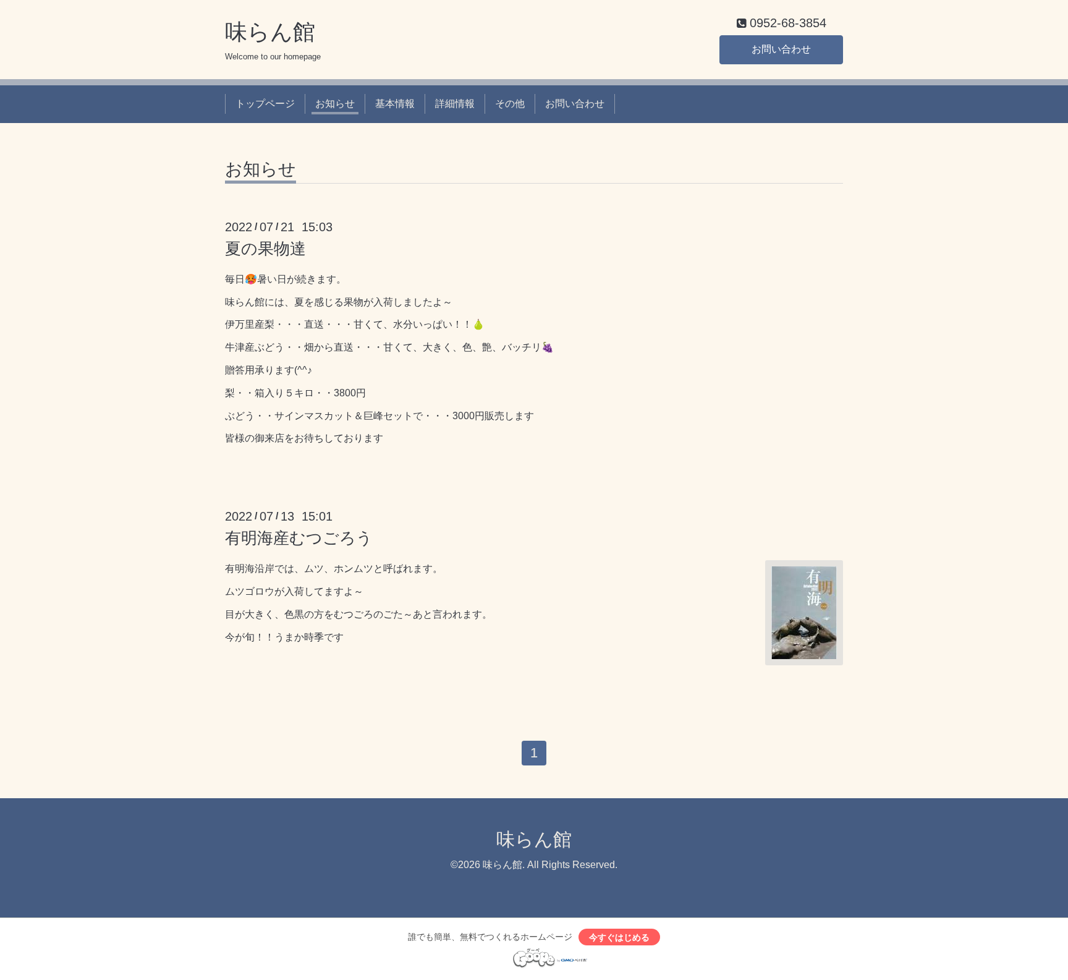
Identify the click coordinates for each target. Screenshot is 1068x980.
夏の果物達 (265, 248)
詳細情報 (455, 103)
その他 (510, 103)
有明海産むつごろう (299, 538)
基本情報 (395, 103)
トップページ (265, 103)
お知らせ (335, 103)
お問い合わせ (781, 49)
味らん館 (270, 32)
